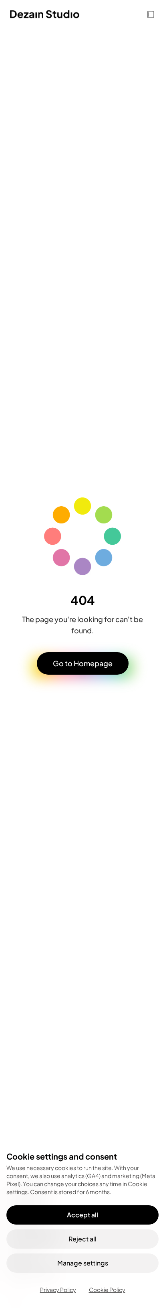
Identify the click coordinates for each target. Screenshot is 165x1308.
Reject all (82, 1239)
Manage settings (82, 1263)
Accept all (82, 1215)
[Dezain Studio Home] (78, 14)
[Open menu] (150, 14)
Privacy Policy (58, 1289)
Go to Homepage (83, 663)
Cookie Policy (107, 1289)
